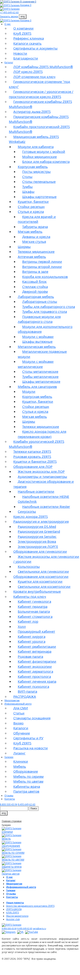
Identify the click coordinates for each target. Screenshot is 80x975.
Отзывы (8, 795)
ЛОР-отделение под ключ (34, 76)
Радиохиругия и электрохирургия (41, 521)
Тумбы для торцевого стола (44, 311)
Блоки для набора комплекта (46, 161)
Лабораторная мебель (36, 296)
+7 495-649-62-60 (9, 12)
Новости (20, 53)
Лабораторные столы (39, 301)
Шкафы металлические (41, 381)
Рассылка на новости (30, 748)
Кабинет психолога (33, 686)
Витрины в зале (35, 271)
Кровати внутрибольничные (37, 591)
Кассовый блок (34, 281)
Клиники (20, 761)
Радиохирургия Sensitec (37, 536)
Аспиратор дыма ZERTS (32, 111)
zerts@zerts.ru (39, 928)
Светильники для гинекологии (43, 571)
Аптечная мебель (32, 256)
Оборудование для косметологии (40, 576)
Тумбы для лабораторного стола (48, 306)
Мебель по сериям (28, 776)
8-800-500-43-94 (8, 804)
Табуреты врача (35, 226)
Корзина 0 (25, 5)
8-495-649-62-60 (26, 804)
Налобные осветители (36, 491)
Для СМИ (20, 708)
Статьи (18, 713)
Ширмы (24, 246)
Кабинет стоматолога (35, 616)
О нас (7, 24)
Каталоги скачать (27, 43)
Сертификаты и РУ (28, 738)
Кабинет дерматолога (35, 671)
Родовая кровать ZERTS (32, 456)
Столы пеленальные (39, 181)
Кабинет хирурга (31, 636)
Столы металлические (40, 371)
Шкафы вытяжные (37, 341)
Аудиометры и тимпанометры (42, 476)
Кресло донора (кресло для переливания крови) (42, 434)
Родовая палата (30, 656)
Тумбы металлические (40, 376)
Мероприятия (12, 700)
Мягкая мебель (30, 231)
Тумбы (27, 186)
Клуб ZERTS (22, 33)
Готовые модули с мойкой (43, 151)
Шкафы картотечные (39, 196)
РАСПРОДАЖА (24, 696)
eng (23, 16)
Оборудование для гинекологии (40, 551)
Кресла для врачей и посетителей (37, 219)
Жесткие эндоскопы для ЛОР (41, 471)
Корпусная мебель (33, 166)
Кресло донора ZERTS (30, 516)
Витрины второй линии (42, 266)
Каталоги (20, 728)
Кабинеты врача (26, 786)
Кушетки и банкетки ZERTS (35, 461)
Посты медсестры (36, 171)
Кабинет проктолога (34, 676)
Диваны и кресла (36, 236)
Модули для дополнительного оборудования (45, 329)
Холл (22, 626)
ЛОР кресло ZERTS (28, 71)
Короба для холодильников (45, 276)
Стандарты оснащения (31, 718)
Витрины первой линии (42, 261)
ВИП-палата (27, 691)
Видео (18, 723)
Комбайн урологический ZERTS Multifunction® (36, 444)
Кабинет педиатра (32, 606)
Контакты (9, 798)
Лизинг (19, 753)
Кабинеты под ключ (29, 596)
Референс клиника (28, 38)
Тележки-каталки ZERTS (32, 451)
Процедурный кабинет (36, 631)
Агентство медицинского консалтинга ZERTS (30, 905)
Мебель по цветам (28, 781)
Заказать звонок (9, 16)
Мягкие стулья (34, 241)
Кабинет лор (28, 621)
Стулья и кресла (31, 211)
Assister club (13, 919)
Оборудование (25, 771)
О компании (23, 28)
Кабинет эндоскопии (35, 666)
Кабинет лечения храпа (37, 681)
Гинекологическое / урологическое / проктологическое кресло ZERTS (41, 94)
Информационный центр (18, 703)
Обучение (21, 733)
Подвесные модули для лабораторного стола (39, 319)
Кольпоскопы (29, 566)
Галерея (8, 757)
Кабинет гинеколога (34, 601)
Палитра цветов (26, 791)
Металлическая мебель (37, 346)
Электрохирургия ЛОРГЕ (38, 546)
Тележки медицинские (36, 251)
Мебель (19, 766)
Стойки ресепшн (31, 206)
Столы (27, 176)
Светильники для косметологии (44, 586)
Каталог (8, 62)
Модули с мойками (38, 336)
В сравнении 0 (28, 1)
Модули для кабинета (36, 146)
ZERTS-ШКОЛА (14, 909)
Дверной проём (35, 291)
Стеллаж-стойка (35, 286)
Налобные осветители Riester (46, 506)
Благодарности (25, 58)
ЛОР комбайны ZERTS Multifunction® (43, 66)
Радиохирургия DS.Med (37, 526)
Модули (28, 391)
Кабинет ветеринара (34, 651)
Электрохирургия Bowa (37, 541)
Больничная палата (34, 611)
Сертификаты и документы (35, 48)
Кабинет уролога (31, 641)
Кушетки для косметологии (40, 581)
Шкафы (28, 191)
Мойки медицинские (39, 156)
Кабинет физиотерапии (37, 661)
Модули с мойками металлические (36, 364)
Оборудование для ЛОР (32, 466)
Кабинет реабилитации (37, 646)
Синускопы (27, 511)
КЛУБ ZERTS (12, 912)
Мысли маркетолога (17, 915)
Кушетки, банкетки (33, 201)
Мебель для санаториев (37, 386)
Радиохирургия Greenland (39, 531)
